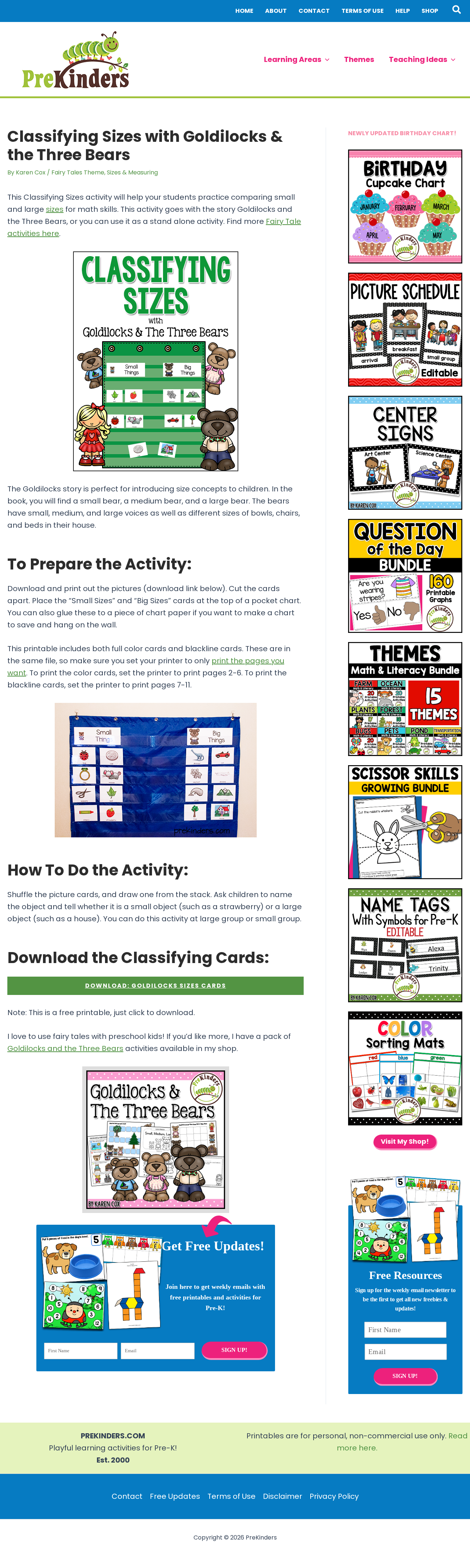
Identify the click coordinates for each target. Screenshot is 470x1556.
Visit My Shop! (405, 1141)
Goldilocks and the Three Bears (65, 1048)
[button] (457, 11)
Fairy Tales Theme (77, 172)
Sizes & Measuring (132, 172)
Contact (127, 1496)
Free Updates (175, 1496)
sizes (55, 209)
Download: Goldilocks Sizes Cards (155, 985)
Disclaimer (282, 1496)
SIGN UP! (234, 1350)
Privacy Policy (334, 1496)
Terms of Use (231, 1496)
